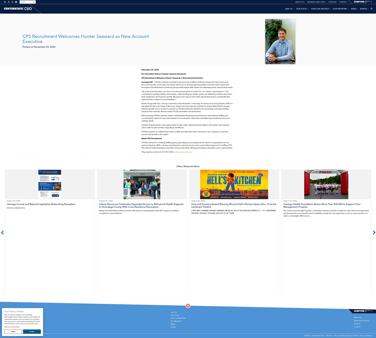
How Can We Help (320, 9)
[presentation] (1, 232)
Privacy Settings (365, 335)
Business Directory (316, 2)
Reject (13, 332)
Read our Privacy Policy (12, 327)
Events (364, 9)
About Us (299, 2)
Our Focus (302, 9)
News (354, 9)
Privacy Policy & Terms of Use (346, 335)
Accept (32, 332)
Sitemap (329, 335)
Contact (343, 2)
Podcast (333, 2)
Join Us (289, 9)
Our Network (340, 9)
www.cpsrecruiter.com (183, 152)
